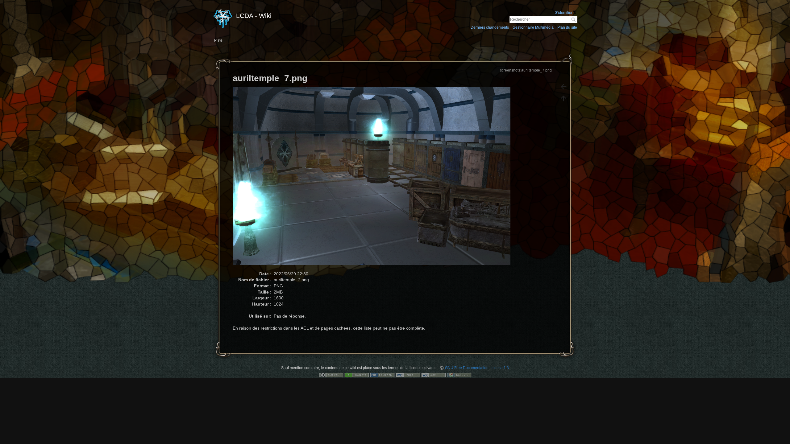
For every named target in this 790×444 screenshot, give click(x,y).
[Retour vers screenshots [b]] (563, 86)
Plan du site (567, 27)
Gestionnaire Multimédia (533, 27)
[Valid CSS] (433, 375)
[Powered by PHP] (382, 375)
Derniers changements (490, 27)
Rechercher (574, 19)
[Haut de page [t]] (563, 98)
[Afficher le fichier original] (375, 178)
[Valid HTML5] (408, 375)
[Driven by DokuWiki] (459, 375)
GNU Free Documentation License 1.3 (477, 368)
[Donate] (356, 375)
